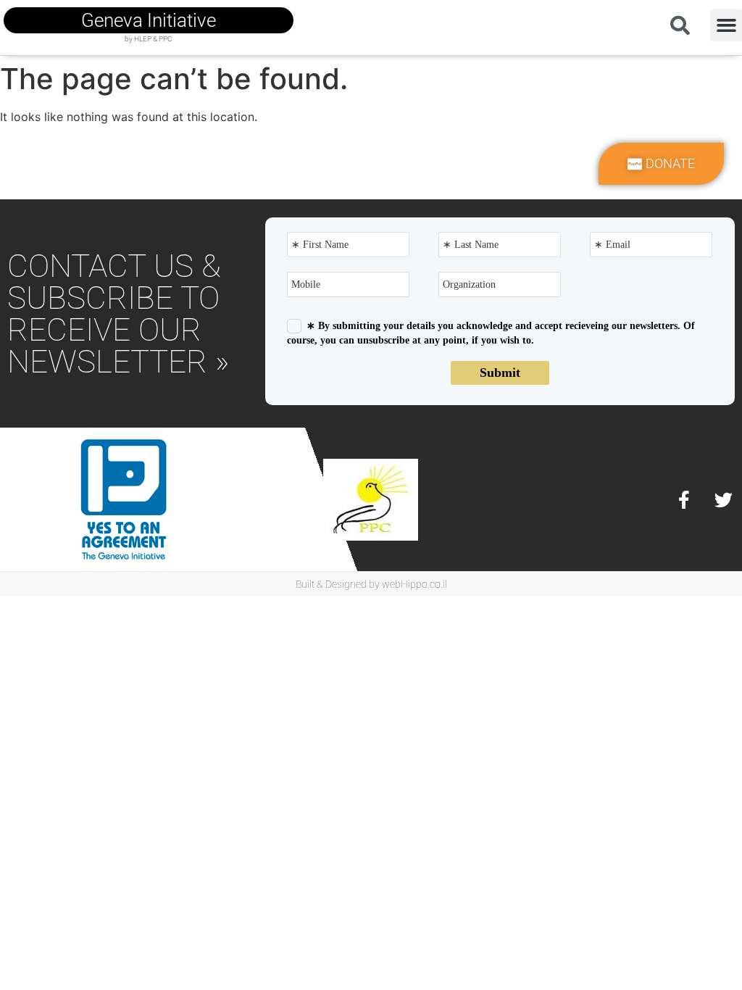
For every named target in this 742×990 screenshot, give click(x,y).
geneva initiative (148, 20)
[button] (726, 25)
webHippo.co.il (414, 584)
